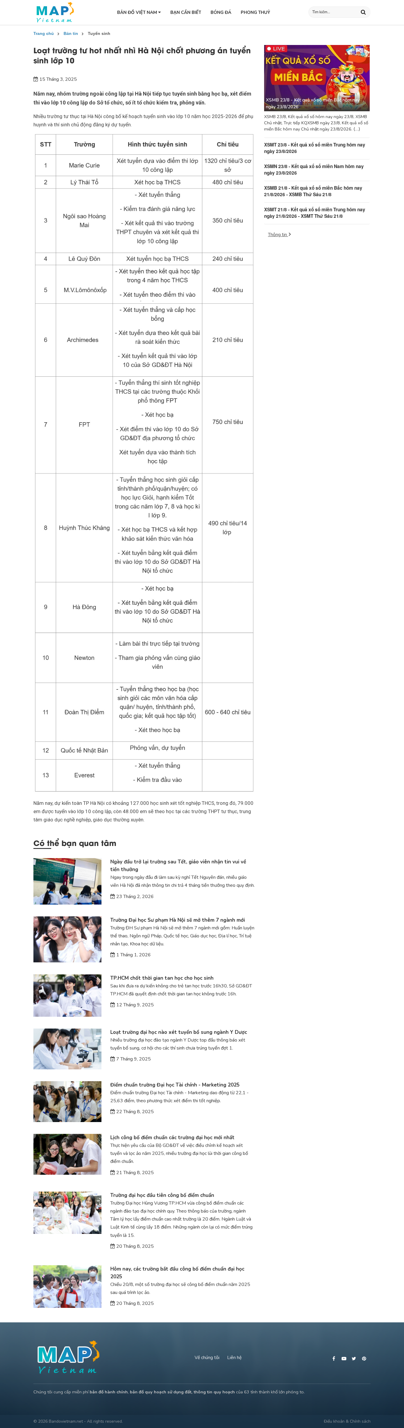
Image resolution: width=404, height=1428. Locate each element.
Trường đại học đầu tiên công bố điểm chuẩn (162, 1195)
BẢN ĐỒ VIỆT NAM (137, 12)
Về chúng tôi (207, 1358)
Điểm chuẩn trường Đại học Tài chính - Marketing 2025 (175, 1085)
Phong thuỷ (255, 12)
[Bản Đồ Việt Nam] (55, 12)
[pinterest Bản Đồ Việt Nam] (365, 1359)
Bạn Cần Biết (185, 12)
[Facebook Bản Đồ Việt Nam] (334, 1359)
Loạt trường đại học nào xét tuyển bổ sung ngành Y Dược (178, 1032)
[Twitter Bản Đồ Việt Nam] (355, 1359)
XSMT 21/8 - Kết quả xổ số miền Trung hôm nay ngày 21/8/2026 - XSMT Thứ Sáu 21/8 (314, 212)
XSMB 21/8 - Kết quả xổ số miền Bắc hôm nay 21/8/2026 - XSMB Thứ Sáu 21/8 (313, 191)
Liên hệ (234, 1358)
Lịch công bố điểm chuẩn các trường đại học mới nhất (172, 1137)
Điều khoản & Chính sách (347, 1421)
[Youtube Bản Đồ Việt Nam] (345, 1359)
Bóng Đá (221, 12)
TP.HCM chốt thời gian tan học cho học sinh (162, 978)
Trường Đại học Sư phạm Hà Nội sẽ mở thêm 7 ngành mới (177, 920)
